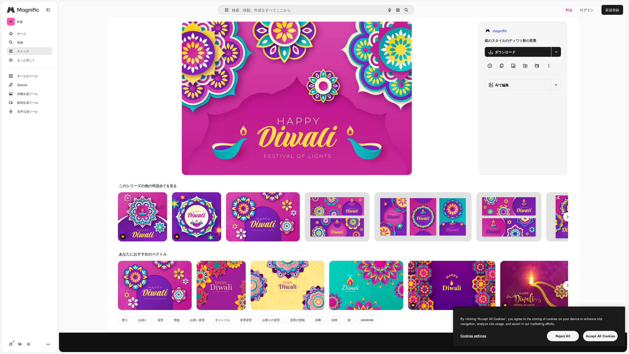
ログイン (587, 9)
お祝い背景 (197, 320)
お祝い (142, 320)
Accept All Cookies (600, 336)
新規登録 (612, 9)
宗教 (318, 320)
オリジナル (215, 30)
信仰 (334, 320)
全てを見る (168, 185)
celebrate (367, 320)
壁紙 (177, 320)
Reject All (563, 336)
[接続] (11, 344)
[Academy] (20, 344)
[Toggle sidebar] (48, 10)
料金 (569, 9)
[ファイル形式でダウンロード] (556, 52)
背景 (160, 320)
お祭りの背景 (271, 320)
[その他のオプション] (549, 66)
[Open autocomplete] (224, 10)
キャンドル (222, 320)
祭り (125, 320)
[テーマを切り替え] (28, 344)
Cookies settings (473, 335)
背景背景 (246, 320)
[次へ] (567, 216)
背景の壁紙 (297, 320)
